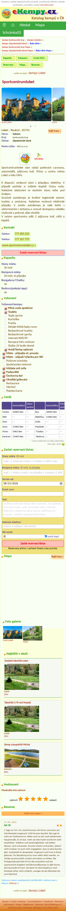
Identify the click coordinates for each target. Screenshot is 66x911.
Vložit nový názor (33, 813)
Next (62, 106)
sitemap (39, 904)
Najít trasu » (55, 131)
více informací (46, 5)
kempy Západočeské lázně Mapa (17, 51)
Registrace (28, 904)
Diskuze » (13, 883)
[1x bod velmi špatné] (21, 799)
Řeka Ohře (35, 44)
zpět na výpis (20, 73)
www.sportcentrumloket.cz (18, 245)
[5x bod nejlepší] (46, 799)
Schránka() (12, 33)
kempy (5, 901)
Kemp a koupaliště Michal (17, 745)
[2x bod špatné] (27, 799)
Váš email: (7, 532)
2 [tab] (35, 126)
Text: (4, 499)
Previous (3, 106)
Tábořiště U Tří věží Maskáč (17, 703)
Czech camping (18, 901)
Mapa (40, 25)
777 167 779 (22, 239)
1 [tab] (30, 126)
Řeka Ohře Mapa (43, 51)
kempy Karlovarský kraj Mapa (16, 47)
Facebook (48, 901)
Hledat (25, 25)
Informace (9, 904)
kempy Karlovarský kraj (13, 40)
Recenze (35, 65)
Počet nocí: (8, 489)
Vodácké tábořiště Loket (16, 661)
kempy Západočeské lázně (14, 44)
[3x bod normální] (33, 799)
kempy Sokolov (34, 40)
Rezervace (8, 65)
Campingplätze (34, 901)
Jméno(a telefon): (11, 522)
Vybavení (22, 58)
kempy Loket (37, 73)
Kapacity (7, 58)
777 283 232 (22, 233)
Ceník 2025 (39, 58)
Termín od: (8, 479)
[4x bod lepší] (39, 799)
